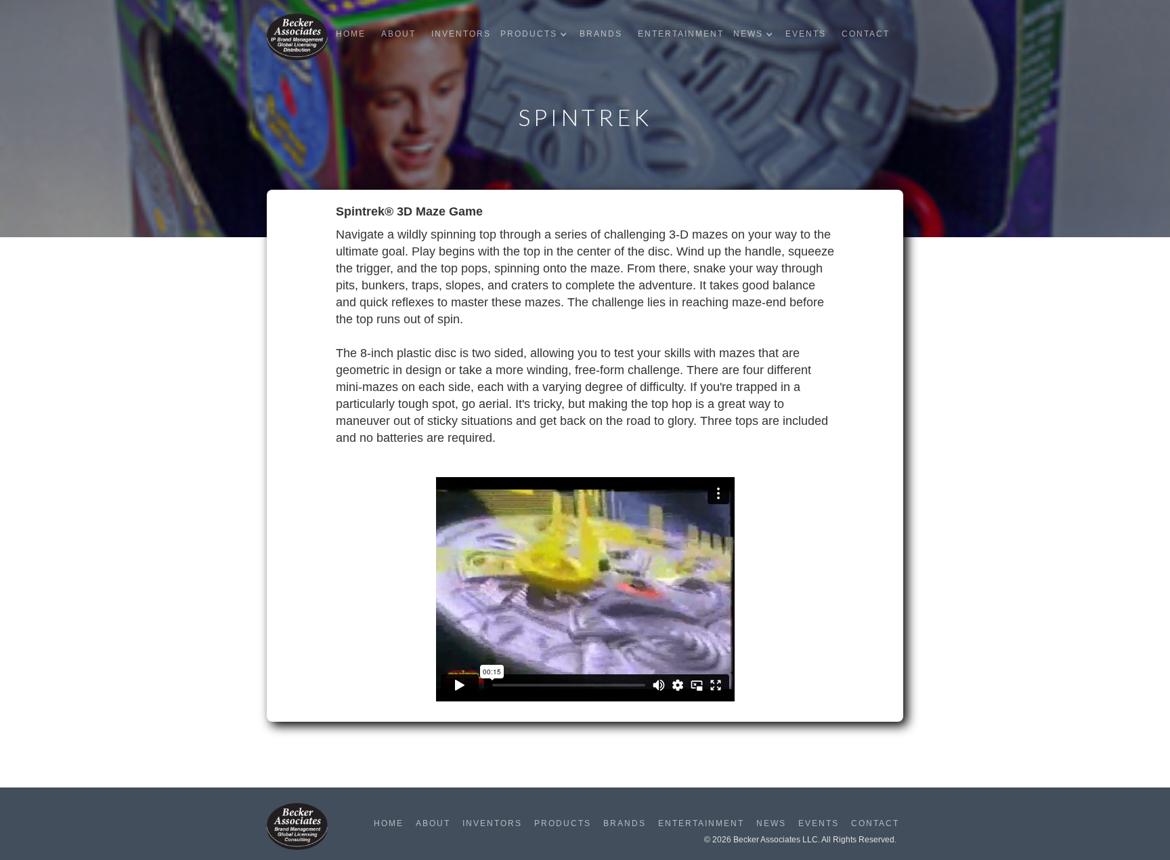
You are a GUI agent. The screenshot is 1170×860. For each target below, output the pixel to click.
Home (351, 34)
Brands (601, 34)
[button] (537, 34)
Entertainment (681, 34)
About (398, 34)
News (771, 823)
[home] (297, 37)
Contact (866, 34)
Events (805, 34)
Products (562, 823)
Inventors (461, 34)
